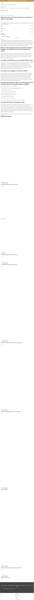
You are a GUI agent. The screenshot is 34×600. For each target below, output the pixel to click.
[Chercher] (32, 3)
